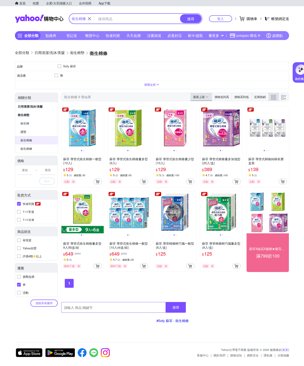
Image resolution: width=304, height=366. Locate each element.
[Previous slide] (64, 127)
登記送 (71, 35)
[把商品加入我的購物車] (97, 181)
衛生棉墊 (23, 115)
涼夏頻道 (154, 35)
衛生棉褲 (26, 148)
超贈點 (277, 35)
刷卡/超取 (195, 35)
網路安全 (253, 355)
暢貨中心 (92, 35)
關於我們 (219, 355)
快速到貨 (113, 35)
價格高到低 (241, 97)
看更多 (214, 35)
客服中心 (203, 355)
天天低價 (133, 35)
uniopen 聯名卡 (248, 35)
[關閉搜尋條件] (89, 18)
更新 (285, 350)
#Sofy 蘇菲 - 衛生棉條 (172, 320)
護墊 (23, 132)
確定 (47, 181)
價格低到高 (222, 97)
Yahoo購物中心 (39, 18)
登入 (220, 18)
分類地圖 (283, 355)
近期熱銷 (260, 97)
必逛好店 (175, 35)
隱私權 (268, 355)
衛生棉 (24, 123)
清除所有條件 (44, 303)
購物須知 (236, 355)
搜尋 (175, 307)
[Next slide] (101, 127)
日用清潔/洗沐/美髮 (30, 106)
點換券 (51, 35)
